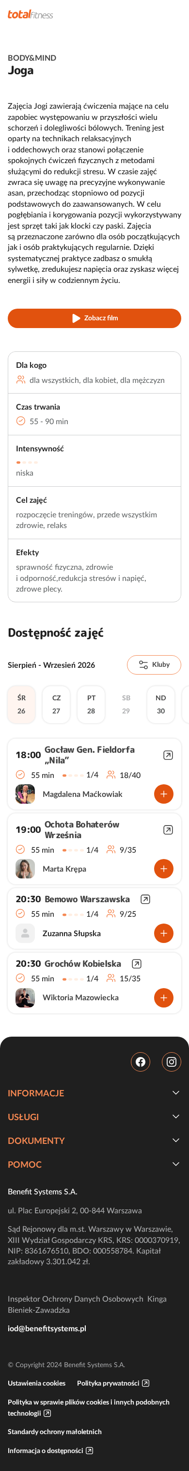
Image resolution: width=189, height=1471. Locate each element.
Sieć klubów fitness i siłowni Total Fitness (30, 14)
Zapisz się (163, 794)
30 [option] (161, 704)
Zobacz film (101, 318)
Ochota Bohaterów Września (82, 829)
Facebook (140, 1062)
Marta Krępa (64, 868)
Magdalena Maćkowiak (83, 794)
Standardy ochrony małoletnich (55, 1432)
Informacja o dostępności (45, 1450)
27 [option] (56, 704)
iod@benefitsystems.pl (47, 1328)
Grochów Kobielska (83, 964)
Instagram (171, 1062)
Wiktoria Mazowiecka (81, 997)
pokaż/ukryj (176, 1092)
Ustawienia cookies (36, 1383)
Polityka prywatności (108, 1383)
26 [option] (21, 704)
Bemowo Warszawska (87, 899)
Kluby (161, 664)
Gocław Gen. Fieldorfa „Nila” (89, 754)
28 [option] (91, 704)
